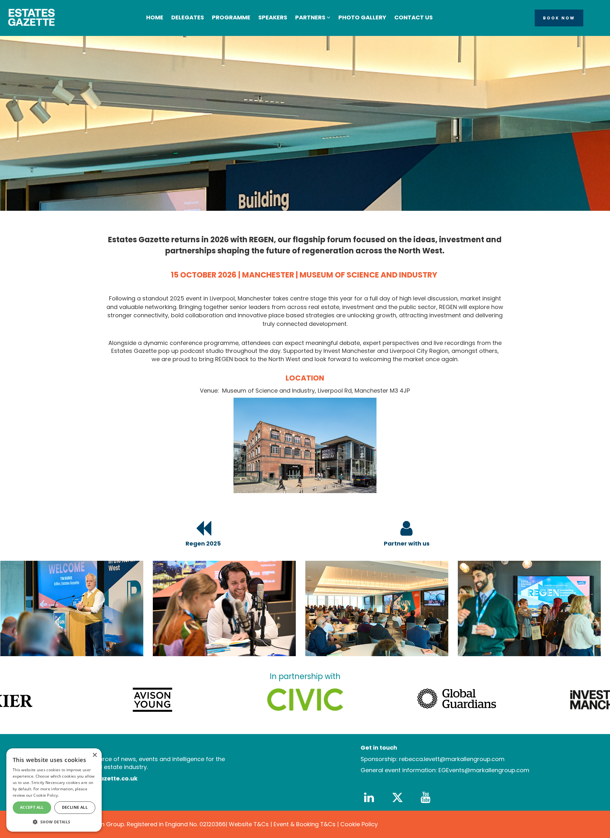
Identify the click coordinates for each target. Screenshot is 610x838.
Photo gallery (362, 17)
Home (154, 17)
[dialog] (54, 790)
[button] (54, 821)
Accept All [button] (32, 807)
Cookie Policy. (46, 795)
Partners (311, 17)
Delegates (187, 17)
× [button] (94, 755)
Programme (231, 17)
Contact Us (413, 17)
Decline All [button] (75, 807)
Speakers (272, 17)
